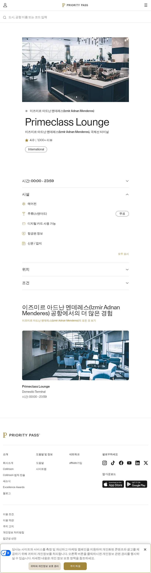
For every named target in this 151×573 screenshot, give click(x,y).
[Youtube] (129, 463)
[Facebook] (121, 463)
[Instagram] (104, 463)
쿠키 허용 (75, 566)
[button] (67, 97)
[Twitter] (146, 463)
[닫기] (145, 549)
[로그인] (5, 5)
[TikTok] (113, 463)
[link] (113, 484)
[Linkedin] (137, 463)
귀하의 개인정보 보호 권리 (45, 566)
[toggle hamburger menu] (146, 5)
